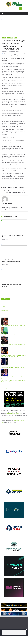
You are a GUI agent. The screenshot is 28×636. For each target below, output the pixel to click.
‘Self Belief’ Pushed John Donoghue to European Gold (12, 334)
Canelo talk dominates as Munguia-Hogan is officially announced (13, 260)
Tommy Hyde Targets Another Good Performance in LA (13, 325)
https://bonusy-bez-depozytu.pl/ (14, 413)
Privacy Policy (4, 388)
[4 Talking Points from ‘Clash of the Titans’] (14, 220)
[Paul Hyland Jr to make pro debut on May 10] (14, 270)
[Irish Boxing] (2, 13)
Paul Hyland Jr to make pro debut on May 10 (13, 285)
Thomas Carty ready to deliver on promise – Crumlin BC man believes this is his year (14, 191)
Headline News (10, 37)
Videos (2, 314)
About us (3, 386)
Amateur (4, 37)
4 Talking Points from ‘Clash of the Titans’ (12, 236)
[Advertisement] (14, 632)
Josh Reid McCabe (15, 51)
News (15, 37)
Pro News (3, 303)
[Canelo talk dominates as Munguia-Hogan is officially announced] (14, 245)
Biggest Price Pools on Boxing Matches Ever (13, 187)
